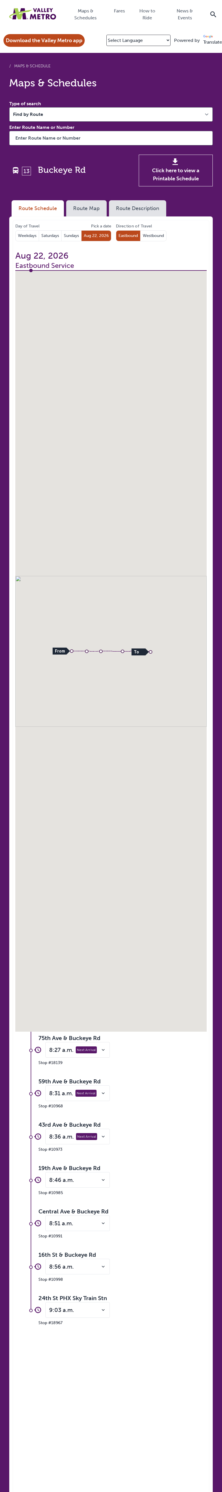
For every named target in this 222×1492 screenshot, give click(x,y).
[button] (72, 651)
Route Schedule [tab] (37, 208)
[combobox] (111, 138)
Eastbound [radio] (128, 235)
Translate (212, 42)
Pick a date (101, 226)
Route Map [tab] (86, 208)
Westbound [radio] (153, 235)
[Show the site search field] (213, 14)
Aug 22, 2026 (96, 235)
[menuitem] (85, 14)
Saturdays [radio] (50, 235)
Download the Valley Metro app (44, 40)
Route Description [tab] (137, 208)
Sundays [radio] (71, 235)
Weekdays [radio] (27, 235)
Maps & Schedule (32, 66)
